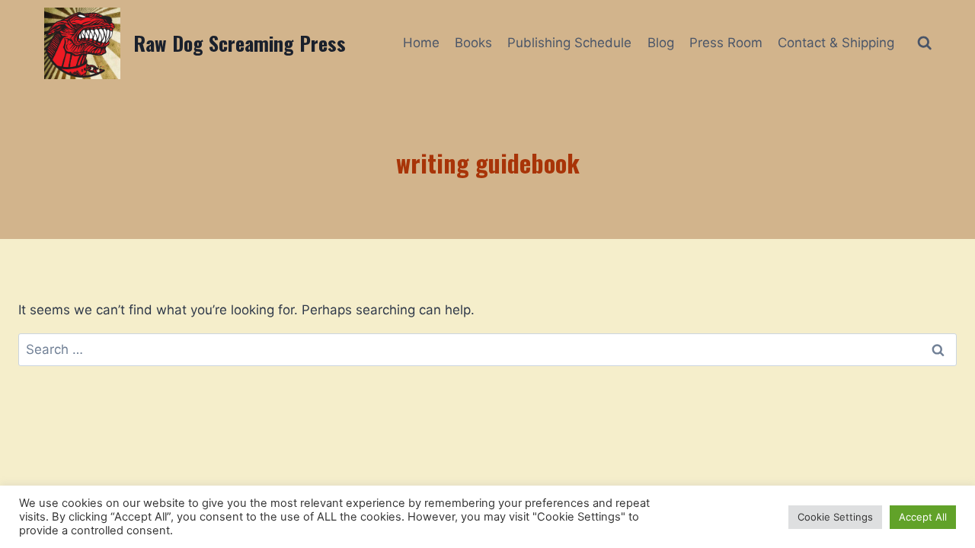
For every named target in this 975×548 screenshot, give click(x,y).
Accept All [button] (923, 517)
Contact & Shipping (836, 42)
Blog (660, 42)
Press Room (725, 42)
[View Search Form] (924, 43)
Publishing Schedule (569, 42)
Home (421, 42)
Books (473, 42)
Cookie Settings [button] (835, 517)
